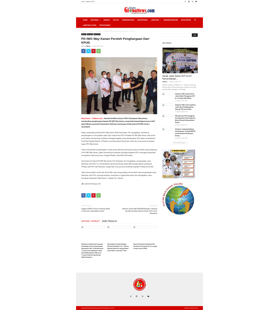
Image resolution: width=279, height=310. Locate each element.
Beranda (84, 31)
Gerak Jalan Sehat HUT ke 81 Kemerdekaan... (177, 77)
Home (85, 20)
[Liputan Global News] (139, 10)
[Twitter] (192, 1)
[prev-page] (82, 261)
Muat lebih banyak (179, 143)
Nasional (95, 20)
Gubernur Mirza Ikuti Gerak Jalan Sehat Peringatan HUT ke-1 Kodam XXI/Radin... (185, 96)
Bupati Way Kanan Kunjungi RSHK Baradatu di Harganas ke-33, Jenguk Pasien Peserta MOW (145, 246)
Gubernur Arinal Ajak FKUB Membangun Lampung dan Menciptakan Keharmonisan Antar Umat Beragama (139, 211)
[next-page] (86, 261)
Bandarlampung (171, 20)
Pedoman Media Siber (191, 308)
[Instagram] (189, 1)
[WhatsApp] (98, 51)
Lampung (155, 20)
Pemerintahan (128, 20)
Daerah (107, 20)
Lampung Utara (89, 25)
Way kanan (97, 34)
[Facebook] (185, 1)
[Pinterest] (93, 51)
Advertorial (142, 20)
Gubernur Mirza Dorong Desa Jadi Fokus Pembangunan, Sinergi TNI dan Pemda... (185, 107)
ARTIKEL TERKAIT (90, 221)
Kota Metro (186, 20)
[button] (195, 20)
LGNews (88, 46)
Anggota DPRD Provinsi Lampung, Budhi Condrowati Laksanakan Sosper (95, 210)
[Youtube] (196, 1)
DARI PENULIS (109, 221)
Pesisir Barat (105, 25)
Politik (116, 20)
